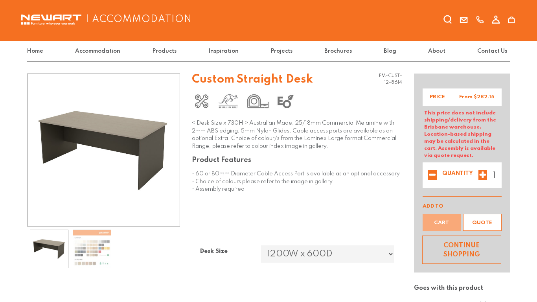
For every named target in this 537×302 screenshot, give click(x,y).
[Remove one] (432, 175)
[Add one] (483, 175)
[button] (482, 222)
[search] (447, 21)
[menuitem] (36, 51)
